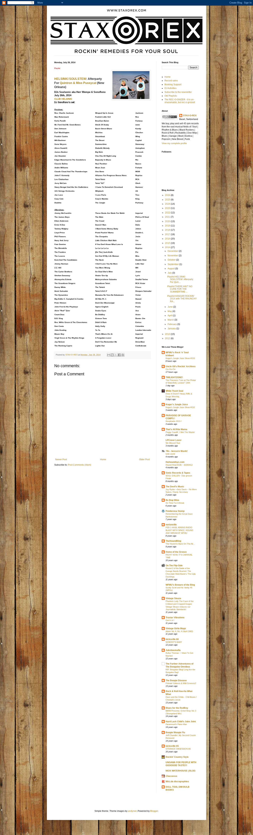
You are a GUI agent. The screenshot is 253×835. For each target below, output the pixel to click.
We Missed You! (173, 443)
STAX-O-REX (190, 115)
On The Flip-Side (174, 565)
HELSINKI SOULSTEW (70, 78)
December (173, 251)
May (170, 311)
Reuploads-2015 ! (174, 421)
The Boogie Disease (176, 680)
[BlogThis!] (112, 355)
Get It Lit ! (170, 620)
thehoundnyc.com (175, 462)
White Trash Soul (174, 391)
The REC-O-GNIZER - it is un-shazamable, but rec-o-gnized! (179, 100)
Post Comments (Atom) (79, 465)
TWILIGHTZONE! (174, 377)
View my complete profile (174, 143)
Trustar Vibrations (175, 617)
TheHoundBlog (173, 541)
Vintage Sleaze (173, 598)
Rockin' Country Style (177, 757)
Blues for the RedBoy (177, 708)
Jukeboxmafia (173, 650)
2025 (168, 199)
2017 (168, 234)
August (171, 268)
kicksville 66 (172, 639)
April (170, 315)
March (171, 320)
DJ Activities (170, 88)
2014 (168, 247)
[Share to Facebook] (119, 355)
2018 (168, 230)
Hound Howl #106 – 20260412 (179, 465)
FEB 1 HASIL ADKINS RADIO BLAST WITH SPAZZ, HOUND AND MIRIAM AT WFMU (179, 530)
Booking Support (172, 84)
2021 (168, 217)
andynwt (132, 811)
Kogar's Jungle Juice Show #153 (180, 358)
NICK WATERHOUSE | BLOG (180, 770)
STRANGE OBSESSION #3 (178, 749)
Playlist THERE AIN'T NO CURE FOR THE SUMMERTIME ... (179, 289)
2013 (168, 334)
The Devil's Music (175, 486)
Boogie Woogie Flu (175, 732)
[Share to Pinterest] (123, 355)
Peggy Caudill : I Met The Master (180, 432)
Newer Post (61, 459)
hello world (170, 454)
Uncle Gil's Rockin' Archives (181, 366)
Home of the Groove (176, 552)
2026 (168, 195)
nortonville (171, 524)
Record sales (171, 80)
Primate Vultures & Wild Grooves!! (181, 683)
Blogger (154, 811)
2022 (168, 212)
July (170, 273)
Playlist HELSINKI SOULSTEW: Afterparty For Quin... (180, 279)
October (172, 260)
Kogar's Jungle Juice (177, 404)
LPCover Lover (174, 440)
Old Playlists (170, 96)
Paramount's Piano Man (176, 724)
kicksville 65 (172, 746)
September (173, 264)
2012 (168, 338)
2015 (168, 243)
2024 (168, 204)
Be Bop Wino (172, 500)
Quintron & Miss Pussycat (78, 83)
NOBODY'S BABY (174, 642)
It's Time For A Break (175, 503)
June (170, 307)
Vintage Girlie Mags (176, 628)
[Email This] (109, 355)
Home (103, 459)
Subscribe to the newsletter (178, 92)
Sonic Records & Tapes (178, 473)
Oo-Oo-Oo (170, 369)
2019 (168, 225)
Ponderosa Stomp (175, 511)
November (173, 255)
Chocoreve (171, 776)
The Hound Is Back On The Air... (180, 544)
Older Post (144, 459)
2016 (168, 238)
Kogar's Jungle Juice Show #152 (180, 407)
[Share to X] (116, 355)
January (172, 328)
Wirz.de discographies (177, 781)
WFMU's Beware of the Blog (180, 585)
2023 (168, 208)
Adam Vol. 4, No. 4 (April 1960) (179, 631)
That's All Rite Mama (176, 429)
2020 (168, 221)
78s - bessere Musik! (177, 451)
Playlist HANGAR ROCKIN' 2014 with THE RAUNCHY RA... (182, 299)
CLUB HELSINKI (63, 98)
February (172, 324)
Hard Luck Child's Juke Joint (181, 721)
